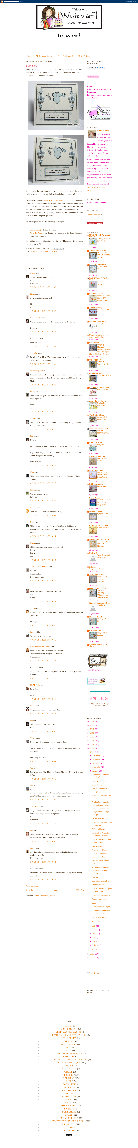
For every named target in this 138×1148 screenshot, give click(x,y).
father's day (68, 1069)
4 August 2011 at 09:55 (43, 640)
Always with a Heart (97, 250)
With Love (101, 605)
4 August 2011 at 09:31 (43, 581)
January (95, 949)
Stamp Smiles (95, 498)
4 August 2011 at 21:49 (43, 823)
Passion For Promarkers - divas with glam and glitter (101, 870)
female (68, 1072)
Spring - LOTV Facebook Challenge (102, 543)
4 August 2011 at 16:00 (43, 731)
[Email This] (55, 249)
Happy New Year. (95, 569)
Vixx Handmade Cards (99, 429)
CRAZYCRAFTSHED (39, 567)
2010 (92, 954)
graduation (69, 1087)
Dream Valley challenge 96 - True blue (102, 578)
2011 (92, 752)
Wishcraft (104, 131)
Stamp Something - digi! (101, 895)
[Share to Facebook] (61, 249)
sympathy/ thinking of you (68, 1121)
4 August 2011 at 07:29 (43, 501)
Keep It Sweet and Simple (40, 647)
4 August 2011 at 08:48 (43, 560)
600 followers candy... (100, 881)
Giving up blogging (96, 337)
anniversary (69, 1044)
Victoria (33, 418)
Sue (31, 768)
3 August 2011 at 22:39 (43, 346)
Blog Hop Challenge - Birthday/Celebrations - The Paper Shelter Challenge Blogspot (100, 349)
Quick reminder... (98, 885)
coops (32, 608)
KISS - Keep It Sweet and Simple (99, 236)
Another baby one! (99, 899)
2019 (92, 721)
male (68, 1103)
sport (68, 1115)
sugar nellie (68, 1118)
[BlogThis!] (57, 249)
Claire (32, 472)
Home (29, 56)
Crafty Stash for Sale (66, 56)
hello (69, 1093)
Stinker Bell (101, 486)
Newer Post (30, 890)
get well (68, 1078)
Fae (31, 720)
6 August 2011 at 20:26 (43, 880)
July (94, 926)
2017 (92, 729)
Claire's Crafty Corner (98, 525)
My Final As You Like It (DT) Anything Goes (103, 298)
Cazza (32, 543)
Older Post (80, 890)
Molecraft (93, 553)
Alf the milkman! (98, 829)
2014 (92, 741)
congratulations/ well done (69, 1060)
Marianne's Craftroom (98, 335)
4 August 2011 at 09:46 (43, 625)
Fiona (32, 294)
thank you (68, 1124)
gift (68, 1081)
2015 (92, 737)
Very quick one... (98, 921)
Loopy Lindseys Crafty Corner (99, 645)
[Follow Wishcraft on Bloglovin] (96, 68)
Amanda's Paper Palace (99, 539)
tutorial (69, 1127)
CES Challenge (36, 230)
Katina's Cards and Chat (99, 603)
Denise (33, 273)
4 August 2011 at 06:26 (43, 429)
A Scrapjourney (95, 307)
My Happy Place (96, 360)
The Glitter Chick (96, 415)
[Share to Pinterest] (63, 249)
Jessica (32, 706)
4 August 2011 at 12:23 (43, 678)
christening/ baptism (69, 1053)
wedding (68, 1130)
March (95, 941)
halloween (69, 1090)
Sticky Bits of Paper (97, 574)
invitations (69, 1096)
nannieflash (94, 343)
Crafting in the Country (99, 387)
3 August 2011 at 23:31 (43, 385)
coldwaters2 (34, 806)
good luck (69, 1084)
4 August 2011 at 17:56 (43, 779)
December (96, 755)
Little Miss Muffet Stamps (68, 1035)
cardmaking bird (36, 371)
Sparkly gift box (98, 781)
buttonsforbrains (96, 373)
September (96, 767)
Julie (32, 830)
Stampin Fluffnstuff (97, 321)
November (96, 759)
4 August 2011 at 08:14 (43, 536)
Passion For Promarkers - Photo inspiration (103, 405)
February (96, 945)
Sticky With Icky (96, 470)
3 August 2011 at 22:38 (43, 332)
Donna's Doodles (96, 512)
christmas (68, 1057)
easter (68, 1066)
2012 (92, 748)
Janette (32, 632)
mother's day (68, 1106)
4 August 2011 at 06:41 (43, 465)
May (94, 934)
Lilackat (92, 567)
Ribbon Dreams (95, 442)
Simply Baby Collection (52, 200)
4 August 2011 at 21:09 (43, 800)
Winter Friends (102, 389)
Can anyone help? (99, 917)
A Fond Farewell (103, 527)
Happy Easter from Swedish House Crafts (102, 474)
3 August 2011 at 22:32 (43, 287)
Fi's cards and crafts (97, 264)
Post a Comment (32, 886)
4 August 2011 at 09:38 (43, 601)
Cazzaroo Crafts (96, 630)
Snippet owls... (98, 785)
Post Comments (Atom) (45, 895)
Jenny (32, 522)
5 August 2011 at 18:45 (43, 841)
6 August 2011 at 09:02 (43, 862)
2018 (92, 725)
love (68, 1099)
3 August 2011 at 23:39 (43, 412)
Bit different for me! (99, 818)
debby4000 (34, 587)
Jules (32, 436)
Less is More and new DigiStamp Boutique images (101, 812)
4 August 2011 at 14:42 (43, 714)
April (94, 937)
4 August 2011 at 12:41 (43, 699)
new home (69, 1109)
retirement (69, 1112)
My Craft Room (84, 56)
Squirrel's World (96, 294)
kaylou (32, 848)
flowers (68, 1075)
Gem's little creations (97, 588)
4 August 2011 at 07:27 (43, 483)
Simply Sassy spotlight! (101, 907)
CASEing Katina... (99, 857)
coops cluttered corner (98, 401)
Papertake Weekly (36, 233)
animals (68, 1041)
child (68, 1050)
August (95, 771)
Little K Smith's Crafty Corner (98, 279)
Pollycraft (68, 1038)
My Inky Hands (96, 617)
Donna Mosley (36, 318)
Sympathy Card (103, 514)
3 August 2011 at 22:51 (43, 364)
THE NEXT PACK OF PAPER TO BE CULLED (104, 255)
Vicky (32, 738)
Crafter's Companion (69, 1032)
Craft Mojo (68, 1029)
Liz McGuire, (35, 685)
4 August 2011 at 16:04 (43, 761)
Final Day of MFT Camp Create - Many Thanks (104, 502)
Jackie (32, 490)
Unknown (34, 507)
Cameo (69, 1026)
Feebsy (33, 391)
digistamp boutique (48, 251)
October (95, 763)
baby (35, 251)
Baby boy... (32, 65)
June (94, 930)
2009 (92, 958)
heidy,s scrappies (96, 484)
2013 (92, 744)
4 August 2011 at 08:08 (43, 515)
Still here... (101, 323)
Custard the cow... (99, 846)
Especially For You (97, 456)
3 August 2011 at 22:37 (43, 311)
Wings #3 (100, 444)
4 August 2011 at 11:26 (43, 661)
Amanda (33, 353)
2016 (92, 733)
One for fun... (97, 877)
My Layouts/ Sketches (44, 56)
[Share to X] (59, 249)
